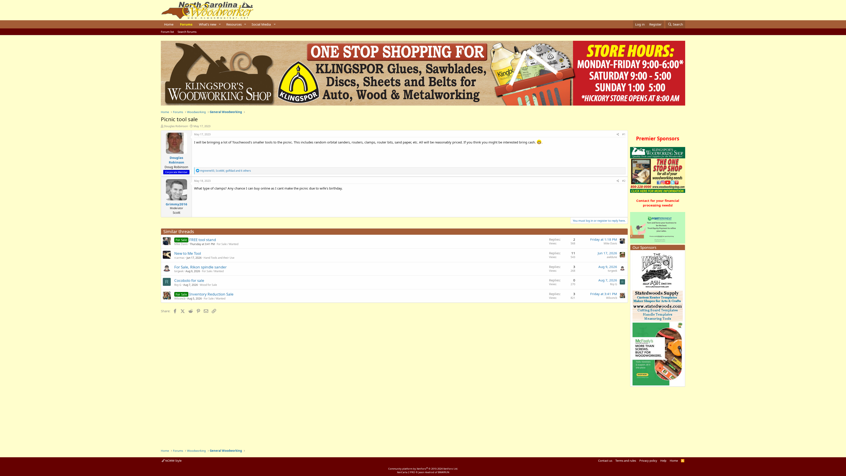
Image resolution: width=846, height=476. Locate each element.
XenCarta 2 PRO (406, 472)
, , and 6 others (225, 171)
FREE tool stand (202, 239)
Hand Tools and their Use (219, 258)
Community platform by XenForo (423, 468)
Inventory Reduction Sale (211, 294)
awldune (612, 257)
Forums (186, 24)
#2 (623, 181)
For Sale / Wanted (227, 244)
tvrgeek (179, 271)
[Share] (618, 134)
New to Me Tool (187, 253)
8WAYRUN (443, 472)
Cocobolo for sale (189, 280)
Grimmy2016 (176, 204)
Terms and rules (625, 461)
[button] (220, 24)
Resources (234, 24)
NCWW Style (173, 461)
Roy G (177, 285)
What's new (207, 24)
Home (168, 24)
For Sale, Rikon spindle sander (200, 267)
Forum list (167, 32)
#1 (623, 134)
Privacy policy (648, 461)
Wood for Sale (208, 285)
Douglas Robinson (176, 126)
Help (663, 461)
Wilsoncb (179, 298)
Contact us (605, 461)
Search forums (187, 32)
